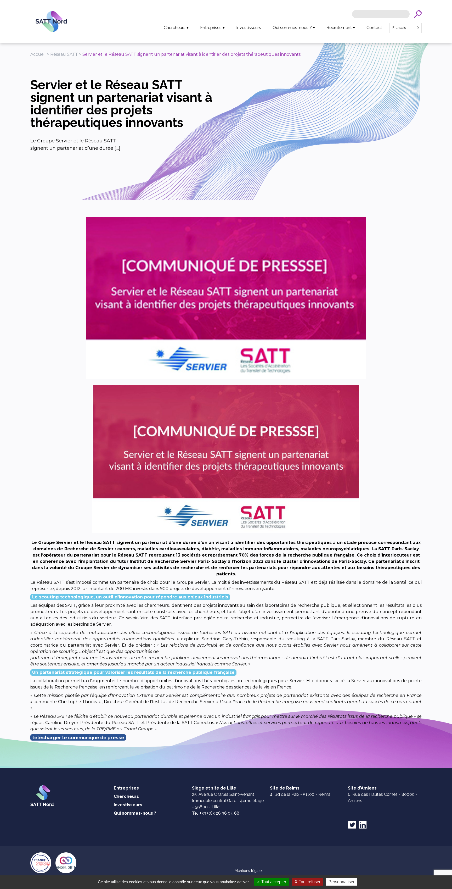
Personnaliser (341, 882)
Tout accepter (273, 882)
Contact (374, 27)
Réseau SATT (64, 54)
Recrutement (339, 27)
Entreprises (211, 27)
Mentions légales (249, 871)
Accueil (38, 54)
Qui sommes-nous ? (292, 27)
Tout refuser (309, 882)
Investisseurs (248, 27)
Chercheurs (174, 27)
